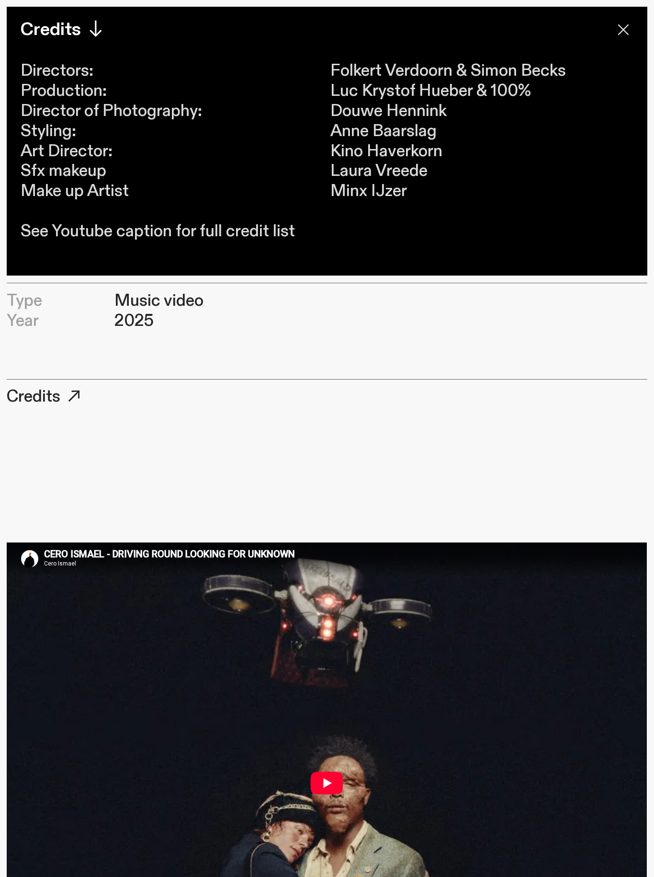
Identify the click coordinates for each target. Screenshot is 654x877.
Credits (35, 396)
